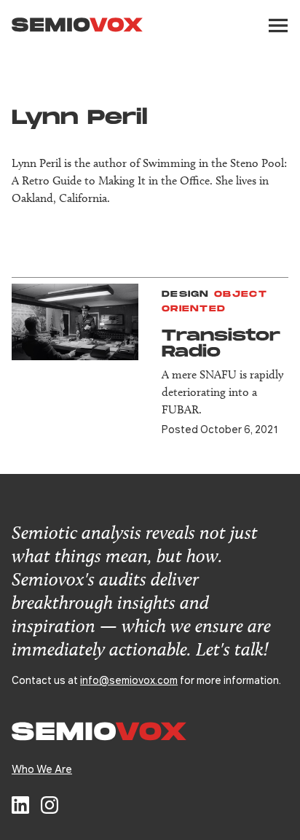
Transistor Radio (221, 344)
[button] (278, 25)
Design (186, 294)
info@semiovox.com (129, 679)
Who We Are (42, 768)
